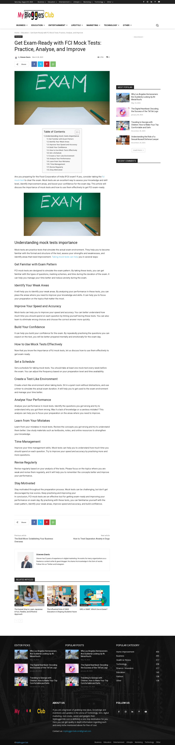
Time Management (57, 164)
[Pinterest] (155, 2)
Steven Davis (25, 57)
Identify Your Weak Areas (59, 142)
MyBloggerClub (22, 742)
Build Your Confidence (58, 147)
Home (16, 33)
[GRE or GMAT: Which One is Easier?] (95, 595)
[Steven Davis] (16, 57)
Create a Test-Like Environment (61, 156)
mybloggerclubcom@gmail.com (77, 731)
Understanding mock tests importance (62, 136)
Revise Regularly (56, 167)
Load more (137, 150)
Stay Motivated (56, 170)
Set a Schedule (55, 153)
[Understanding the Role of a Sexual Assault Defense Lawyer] (122, 140)
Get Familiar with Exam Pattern (61, 139)
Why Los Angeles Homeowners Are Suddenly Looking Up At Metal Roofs (144, 97)
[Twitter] (40, 64)
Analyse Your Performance (60, 158)
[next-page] (20, 621)
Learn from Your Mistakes (59, 161)
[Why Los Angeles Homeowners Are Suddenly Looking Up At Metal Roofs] (122, 97)
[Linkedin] (151, 2)
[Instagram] (147, 2)
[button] (157, 25)
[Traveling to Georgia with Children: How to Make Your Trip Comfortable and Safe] (122, 125)
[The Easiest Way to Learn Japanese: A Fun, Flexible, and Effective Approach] (29, 595)
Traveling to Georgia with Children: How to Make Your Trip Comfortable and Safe (145, 125)
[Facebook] (143, 2)
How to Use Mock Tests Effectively (63, 150)
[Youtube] (159, 2)
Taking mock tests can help (65, 257)
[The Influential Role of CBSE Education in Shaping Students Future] (62, 595)
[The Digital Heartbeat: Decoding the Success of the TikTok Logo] (122, 112)
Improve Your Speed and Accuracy (63, 145)
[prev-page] (16, 621)
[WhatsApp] (53, 64)
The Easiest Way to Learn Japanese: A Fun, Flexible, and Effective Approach (28, 611)
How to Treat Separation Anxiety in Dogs (91, 538)
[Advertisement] (108, 14)
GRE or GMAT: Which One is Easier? (93, 609)
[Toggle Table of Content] (76, 132)
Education (25, 33)
